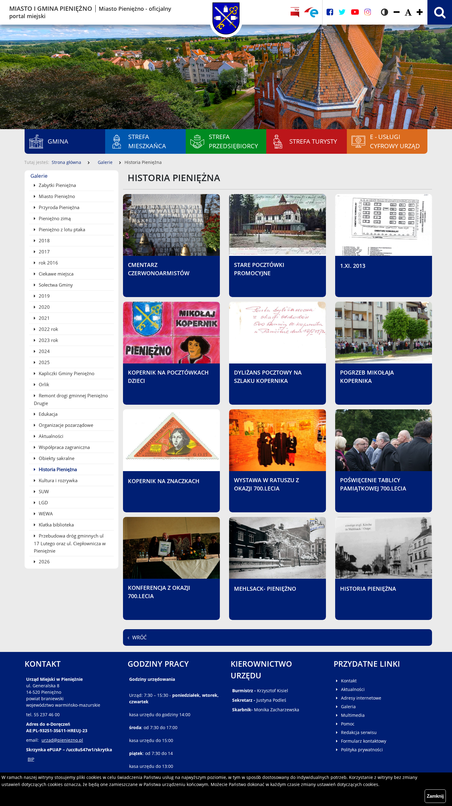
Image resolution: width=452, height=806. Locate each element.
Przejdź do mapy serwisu (39, 169)
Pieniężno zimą (54, 218)
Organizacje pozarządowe (65, 425)
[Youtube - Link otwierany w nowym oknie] (355, 12)
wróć (139, 637)
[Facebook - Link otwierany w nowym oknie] (329, 12)
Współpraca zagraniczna (64, 447)
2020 (44, 307)
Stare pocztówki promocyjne (259, 269)
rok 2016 (48, 263)
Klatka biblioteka (56, 525)
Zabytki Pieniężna (57, 185)
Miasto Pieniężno (56, 196)
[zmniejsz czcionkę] (397, 12)
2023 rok (48, 340)
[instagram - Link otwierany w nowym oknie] (367, 12)
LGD (43, 502)
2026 (44, 561)
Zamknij (435, 796)
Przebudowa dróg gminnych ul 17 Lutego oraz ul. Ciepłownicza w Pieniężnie (70, 543)
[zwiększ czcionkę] (420, 12)
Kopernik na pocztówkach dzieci (168, 376)
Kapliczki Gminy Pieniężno (66, 373)
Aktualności (50, 436)
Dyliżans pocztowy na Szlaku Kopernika (268, 376)
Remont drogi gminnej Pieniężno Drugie (71, 399)
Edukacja (47, 414)
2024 (44, 351)
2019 (44, 296)
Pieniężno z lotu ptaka (61, 229)
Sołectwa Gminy (55, 285)
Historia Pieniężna (57, 469)
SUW (43, 491)
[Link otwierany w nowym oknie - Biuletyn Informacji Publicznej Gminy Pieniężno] (295, 12)
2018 (44, 240)
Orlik (43, 384)
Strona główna (66, 162)
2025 (44, 362)
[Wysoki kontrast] (384, 12)
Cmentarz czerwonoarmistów (158, 269)
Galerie (105, 162)
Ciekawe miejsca (55, 274)
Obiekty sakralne (56, 458)
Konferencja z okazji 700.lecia (159, 592)
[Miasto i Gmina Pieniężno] (226, 12)
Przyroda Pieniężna (58, 207)
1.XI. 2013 (352, 265)
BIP (31, 759)
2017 (44, 251)
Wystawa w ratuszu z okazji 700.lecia (266, 484)
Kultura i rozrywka (57, 480)
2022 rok (48, 329)
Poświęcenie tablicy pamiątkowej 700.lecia (373, 484)
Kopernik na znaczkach (164, 481)
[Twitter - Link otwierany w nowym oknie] (342, 12)
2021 (44, 318)
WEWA (45, 513)
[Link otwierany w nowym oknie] (311, 12)
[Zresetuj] (408, 12)
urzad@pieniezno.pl (62, 740)
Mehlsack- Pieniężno (265, 588)
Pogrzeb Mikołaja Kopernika (367, 376)
